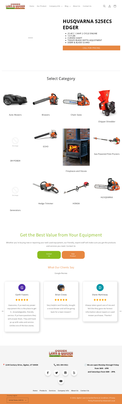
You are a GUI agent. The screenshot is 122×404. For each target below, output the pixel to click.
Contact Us (49, 255)
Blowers (46, 114)
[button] (104, 6)
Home (35, 391)
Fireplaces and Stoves (76, 171)
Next (119, 310)
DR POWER (15, 160)
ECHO (45, 146)
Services (52, 391)
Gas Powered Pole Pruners (106, 154)
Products (43, 391)
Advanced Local (109, 401)
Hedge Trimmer (45, 203)
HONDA (76, 203)
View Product (73, 255)
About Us (74, 391)
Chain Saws (76, 114)
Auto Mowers (15, 114)
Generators (15, 210)
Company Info (63, 391)
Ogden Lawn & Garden (85, 398)
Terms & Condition (101, 398)
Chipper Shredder (106, 121)
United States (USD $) (16, 400)
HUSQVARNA (107, 197)
